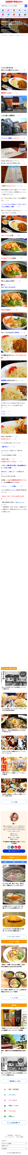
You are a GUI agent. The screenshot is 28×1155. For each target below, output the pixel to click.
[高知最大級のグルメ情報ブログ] (14, 2)
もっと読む (15, 802)
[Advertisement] (14, 52)
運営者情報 (10, 1135)
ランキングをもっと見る (13, 936)
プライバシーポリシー (9, 1136)
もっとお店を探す (13, 1123)
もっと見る (15, 998)
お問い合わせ (18, 1135)
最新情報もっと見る (14, 1081)
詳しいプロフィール (14, 851)
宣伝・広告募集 (20, 1136)
